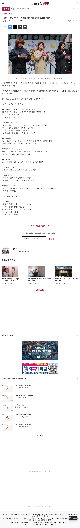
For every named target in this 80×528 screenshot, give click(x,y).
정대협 (38, 233)
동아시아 (5, 14)
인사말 (21, 522)
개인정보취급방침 (55, 522)
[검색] (77, 4)
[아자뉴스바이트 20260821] (7, 417)
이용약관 (46, 522)
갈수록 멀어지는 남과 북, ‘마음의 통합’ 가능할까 (66, 280)
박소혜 (4, 21)
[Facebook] (10, 27)
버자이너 (46, 233)
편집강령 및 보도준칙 (37, 522)
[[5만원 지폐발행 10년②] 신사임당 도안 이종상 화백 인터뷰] (13, 271)
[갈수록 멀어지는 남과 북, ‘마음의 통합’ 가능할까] (66, 271)
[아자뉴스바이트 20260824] (7, 388)
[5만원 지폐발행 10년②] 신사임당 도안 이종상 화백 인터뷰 (13, 280)
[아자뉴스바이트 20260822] (7, 407)
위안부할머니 (29, 233)
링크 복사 (52, 239)
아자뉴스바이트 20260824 (20, 9)
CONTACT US (65, 522)
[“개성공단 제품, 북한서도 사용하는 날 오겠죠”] (40, 271)
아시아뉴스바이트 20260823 (24, 395)
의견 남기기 (40, 290)
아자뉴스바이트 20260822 (23, 405)
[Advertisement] (40, 313)
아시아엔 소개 (15, 522)
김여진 (54, 233)
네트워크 (26, 522)
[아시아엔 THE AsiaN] (40, 3)
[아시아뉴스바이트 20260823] (7, 398)
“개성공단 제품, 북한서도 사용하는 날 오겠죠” (39, 280)
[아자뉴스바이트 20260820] (7, 427)
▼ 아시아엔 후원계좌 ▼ (40, 226)
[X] (15, 27)
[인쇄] (25, 27)
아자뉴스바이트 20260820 (23, 424)
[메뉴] (3, 4)
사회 (10, 14)
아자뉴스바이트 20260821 (23, 415)
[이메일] (20, 27)
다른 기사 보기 (40, 435)
